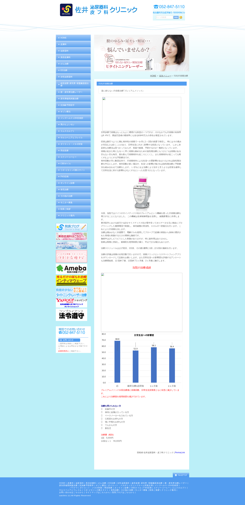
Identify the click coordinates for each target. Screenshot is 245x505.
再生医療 (64, 150)
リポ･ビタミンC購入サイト (72, 170)
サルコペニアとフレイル (71, 137)
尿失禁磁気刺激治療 (69, 98)
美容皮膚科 (65, 57)
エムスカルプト (67, 131)
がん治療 (64, 64)
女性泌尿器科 (66, 77)
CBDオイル (65, 163)
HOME (153, 76)
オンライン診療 (67, 183)
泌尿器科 (64, 51)
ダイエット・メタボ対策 (71, 144)
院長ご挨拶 (65, 209)
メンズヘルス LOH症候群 (71, 118)
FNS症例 (64, 176)
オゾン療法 (65, 111)
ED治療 (63, 70)
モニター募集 (66, 202)
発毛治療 (64, 189)
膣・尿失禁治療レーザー (71, 92)
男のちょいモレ (67, 124)
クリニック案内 (67, 215)
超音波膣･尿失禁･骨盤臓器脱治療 (74, 84)
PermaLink (180, 452)
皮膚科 (63, 44)
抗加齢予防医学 (67, 105)
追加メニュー (165, 76)
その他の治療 (66, 196)
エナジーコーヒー (68, 157)
